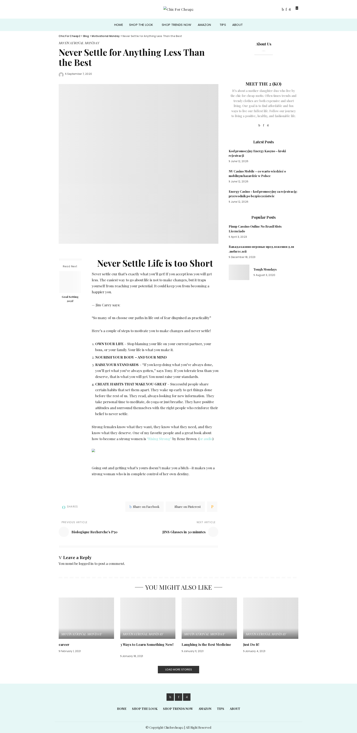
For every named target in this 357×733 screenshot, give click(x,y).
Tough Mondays (265, 269)
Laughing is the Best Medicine (206, 644)
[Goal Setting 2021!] (70, 282)
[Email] (212, 506)
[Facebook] (283, 9)
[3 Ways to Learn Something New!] (148, 618)
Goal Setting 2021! (70, 299)
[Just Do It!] (271, 618)
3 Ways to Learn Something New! (147, 644)
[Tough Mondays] (239, 272)
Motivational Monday (79, 43)
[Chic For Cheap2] (178, 9)
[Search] (295, 25)
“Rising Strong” (159, 438)
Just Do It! (251, 644)
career (64, 644)
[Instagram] (290, 9)
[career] (86, 618)
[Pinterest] (286, 9)
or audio (205, 438)
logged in (86, 563)
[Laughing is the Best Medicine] (209, 618)
